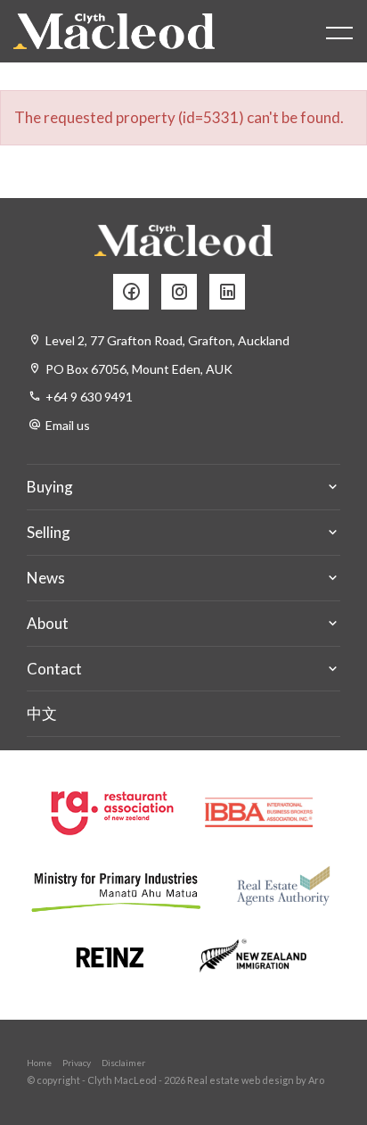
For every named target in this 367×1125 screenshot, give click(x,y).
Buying (50, 486)
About (48, 623)
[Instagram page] (185, 292)
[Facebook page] (137, 292)
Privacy (76, 1062)
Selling (48, 532)
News (46, 577)
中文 (42, 713)
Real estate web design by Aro (255, 1080)
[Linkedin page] (231, 292)
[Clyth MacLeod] (114, 31)
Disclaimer (123, 1062)
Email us (67, 425)
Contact (54, 668)
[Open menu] (339, 33)
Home (39, 1062)
